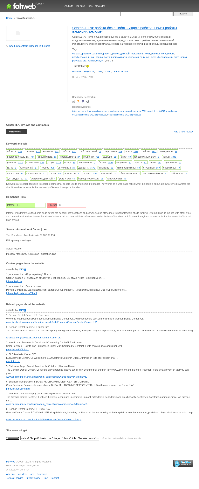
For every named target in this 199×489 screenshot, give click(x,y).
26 (73, 168)
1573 (92, 168)
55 (22, 173)
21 (102, 179)
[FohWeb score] (12, 438)
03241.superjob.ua (168, 111)
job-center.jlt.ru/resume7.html (21, 293)
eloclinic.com (13, 361)
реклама (77, 60)
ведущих (144, 57)
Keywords (89, 71)
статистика (89, 60)
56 (73, 179)
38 (115, 173)
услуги (99, 60)
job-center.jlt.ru (14, 281)
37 (26, 179)
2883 (136, 151)
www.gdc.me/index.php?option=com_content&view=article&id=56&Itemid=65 (46, 404)
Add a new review (183, 131)
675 (159, 162)
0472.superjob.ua (133, 115)
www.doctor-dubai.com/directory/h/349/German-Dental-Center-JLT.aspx (43, 419)
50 (186, 173)
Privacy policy (33, 478)
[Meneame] (79, 101)
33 (138, 168)
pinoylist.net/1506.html (18, 388)
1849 (173, 157)
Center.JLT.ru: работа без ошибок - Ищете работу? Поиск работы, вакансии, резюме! (125, 29)
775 (56, 151)
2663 (74, 151)
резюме (86, 53)
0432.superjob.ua (98, 115)
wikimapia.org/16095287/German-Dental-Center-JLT (34, 337)
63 (74, 162)
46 (130, 162)
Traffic (108, 71)
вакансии (97, 53)
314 (59, 173)
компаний (133, 57)
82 (176, 151)
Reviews (76, 71)
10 (166, 173)
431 (44, 173)
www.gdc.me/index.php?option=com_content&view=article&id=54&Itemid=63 (46, 376)
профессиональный (83, 57)
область (76, 53)
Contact (55, 478)
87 (145, 162)
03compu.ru (78, 111)
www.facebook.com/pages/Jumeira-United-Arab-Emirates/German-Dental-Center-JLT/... (52, 322)
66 (112, 168)
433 (42, 162)
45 (180, 162)
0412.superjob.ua (80, 115)
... (110, 60)
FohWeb (10, 461)
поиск (147, 53)
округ (153, 57)
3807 (154, 151)
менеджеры (167, 53)
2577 (20, 162)
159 (158, 168)
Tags (90, 6)
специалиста (103, 57)
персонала (137, 53)
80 (129, 157)
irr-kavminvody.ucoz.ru (95, 111)
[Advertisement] (35, 76)
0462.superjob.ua (115, 115)
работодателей (121, 53)
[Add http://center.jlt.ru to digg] (74, 101)
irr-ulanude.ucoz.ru (132, 111)
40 (178, 168)
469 (33, 157)
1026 (20, 151)
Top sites (80, 6)
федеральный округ (168, 57)
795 (97, 157)
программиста (119, 57)
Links (99, 71)
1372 (95, 173)
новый (184, 57)
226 (116, 157)
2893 (110, 162)
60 (125, 179)
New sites (100, 6)
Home (9, 18)
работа (107, 53)
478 (52, 168)
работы (155, 53)
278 (120, 151)
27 (79, 157)
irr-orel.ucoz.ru (115, 111)
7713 (58, 162)
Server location (121, 71)
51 (100, 151)
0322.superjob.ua (150, 111)
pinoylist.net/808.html (17, 349)
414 (38, 151)
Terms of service (14, 478)
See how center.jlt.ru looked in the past (29, 46)
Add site (69, 6)
